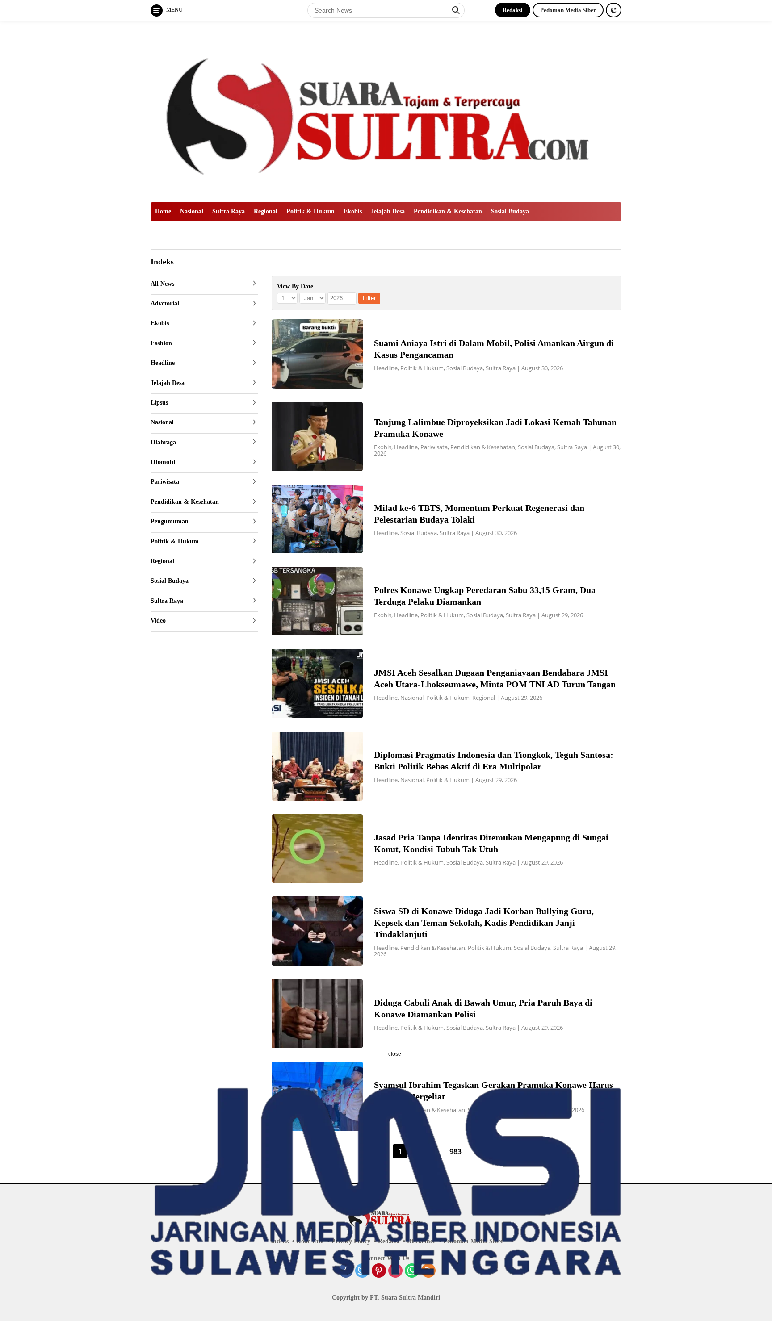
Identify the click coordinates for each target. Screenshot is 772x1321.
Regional (265, 211)
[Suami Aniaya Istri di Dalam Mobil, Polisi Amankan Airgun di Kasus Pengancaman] (317, 354)
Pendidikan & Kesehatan (448, 211)
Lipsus (159, 403)
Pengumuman (170, 521)
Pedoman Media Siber (568, 10)
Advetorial (165, 304)
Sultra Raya (228, 211)
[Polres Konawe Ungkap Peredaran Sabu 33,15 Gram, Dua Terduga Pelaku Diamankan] (317, 601)
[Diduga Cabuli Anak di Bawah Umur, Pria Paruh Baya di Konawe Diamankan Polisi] (317, 1013)
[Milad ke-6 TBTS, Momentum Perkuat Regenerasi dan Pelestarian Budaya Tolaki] (317, 519)
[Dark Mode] (613, 10)
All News (162, 283)
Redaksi (513, 10)
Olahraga (163, 442)
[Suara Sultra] (386, 110)
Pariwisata (165, 482)
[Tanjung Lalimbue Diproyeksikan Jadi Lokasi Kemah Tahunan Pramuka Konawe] (317, 436)
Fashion (161, 343)
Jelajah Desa (388, 211)
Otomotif (163, 462)
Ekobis (353, 211)
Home (163, 211)
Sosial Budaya (510, 211)
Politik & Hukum (310, 211)
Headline (163, 363)
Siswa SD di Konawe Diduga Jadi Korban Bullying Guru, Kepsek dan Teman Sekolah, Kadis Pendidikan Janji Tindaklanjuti (484, 922)
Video (158, 621)
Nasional (191, 211)
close (394, 1054)
